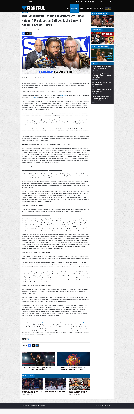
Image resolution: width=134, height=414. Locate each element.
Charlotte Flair (40, 323)
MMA (81, 8)
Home (67, 8)
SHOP (101, 8)
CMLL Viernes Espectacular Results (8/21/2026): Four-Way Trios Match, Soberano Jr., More (101, 75)
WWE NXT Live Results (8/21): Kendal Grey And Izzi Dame (101, 83)
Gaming (96, 8)
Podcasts (89, 8)
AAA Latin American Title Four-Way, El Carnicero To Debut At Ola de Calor (78, 391)
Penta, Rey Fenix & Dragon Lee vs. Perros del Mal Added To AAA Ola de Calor (32, 391)
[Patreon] (108, 8)
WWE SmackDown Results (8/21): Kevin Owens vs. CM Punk (102, 90)
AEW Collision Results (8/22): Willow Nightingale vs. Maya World (101, 67)
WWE (28, 339)
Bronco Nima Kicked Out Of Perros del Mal (55, 391)
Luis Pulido (25, 29)
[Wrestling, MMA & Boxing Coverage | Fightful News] (33, 8)
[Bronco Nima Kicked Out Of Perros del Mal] (55, 384)
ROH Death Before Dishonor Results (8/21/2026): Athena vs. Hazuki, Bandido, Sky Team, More (101, 98)
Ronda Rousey (83, 323)
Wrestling (74, 8)
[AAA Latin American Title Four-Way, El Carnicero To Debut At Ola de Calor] (79, 384)
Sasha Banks (25, 215)
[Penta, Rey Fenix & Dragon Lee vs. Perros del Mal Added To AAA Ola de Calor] (32, 384)
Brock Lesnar (63, 95)
